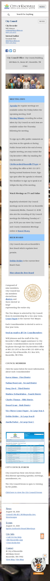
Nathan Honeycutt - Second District (21, 383)
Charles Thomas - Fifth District (19, 400)
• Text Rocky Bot (13, 543)
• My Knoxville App (14, 540)
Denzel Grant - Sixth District (18, 405)
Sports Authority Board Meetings (20, 528)
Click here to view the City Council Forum (24, 492)
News (8, 508)
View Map (10, 559)
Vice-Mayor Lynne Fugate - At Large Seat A (25, 411)
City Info (10, 534)
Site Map (20, 559)
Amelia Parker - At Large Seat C (20, 422)
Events (9, 522)
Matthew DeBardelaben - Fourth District (23, 394)
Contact (9, 548)
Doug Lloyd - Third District (18, 388)
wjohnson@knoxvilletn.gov (14, 30)
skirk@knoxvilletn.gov (13, 41)
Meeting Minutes (17, 118)
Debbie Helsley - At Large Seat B (20, 416)
